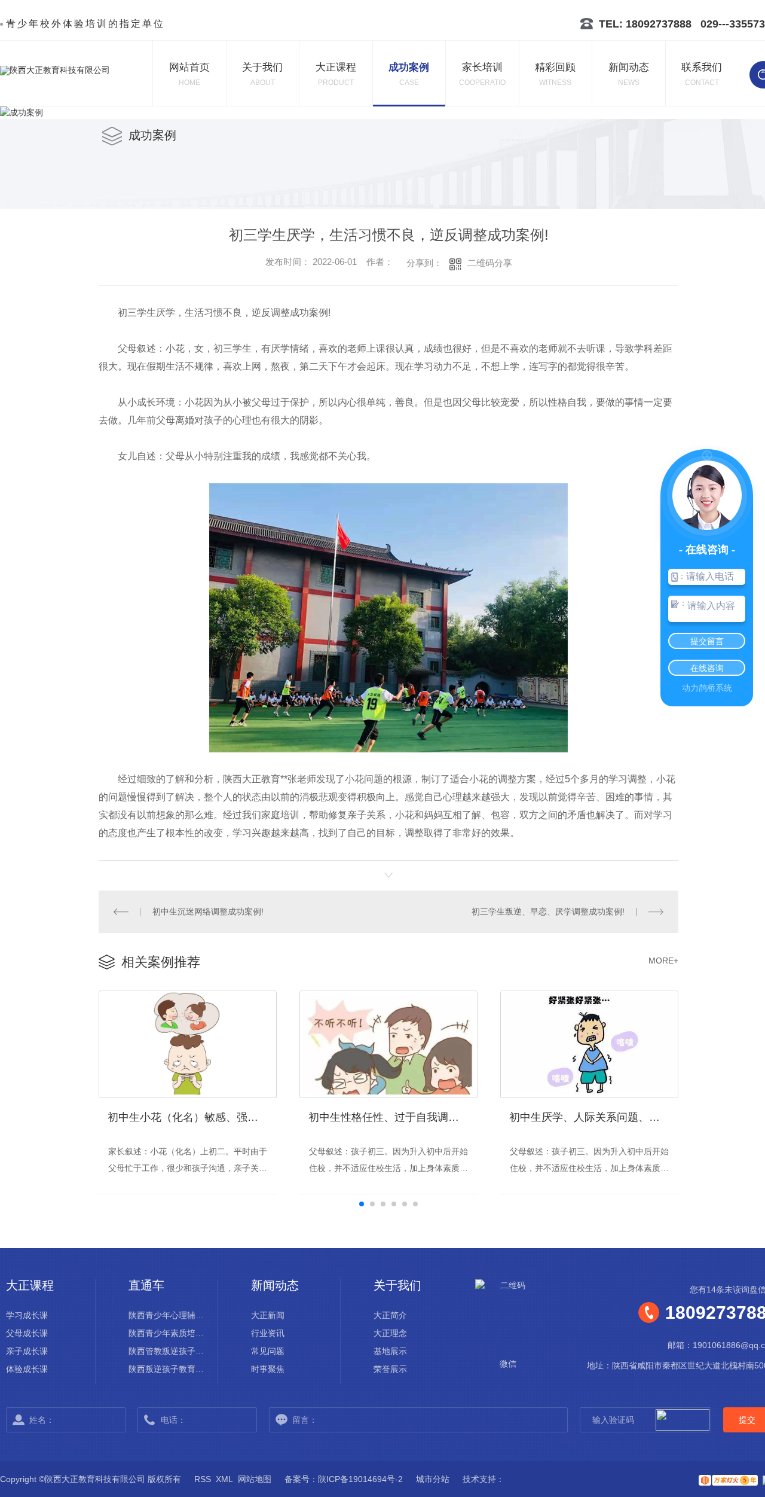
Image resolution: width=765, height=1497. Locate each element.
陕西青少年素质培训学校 (170, 1333)
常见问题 (267, 1351)
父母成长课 (27, 1333)
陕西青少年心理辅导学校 (170, 1315)
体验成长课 (27, 1369)
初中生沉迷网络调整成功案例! (208, 911)
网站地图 (254, 1479)
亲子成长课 (27, 1351)
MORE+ (663, 960)
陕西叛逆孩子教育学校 (170, 1369)
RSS (202, 1479)
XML (224, 1479)
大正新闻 (267, 1315)
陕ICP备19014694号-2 (360, 1479)
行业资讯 (267, 1333)
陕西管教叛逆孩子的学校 (170, 1351)
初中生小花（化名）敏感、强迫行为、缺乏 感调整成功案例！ (192, 1117)
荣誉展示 (390, 1369)
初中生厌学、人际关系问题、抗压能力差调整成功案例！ (593, 1117)
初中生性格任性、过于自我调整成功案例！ (393, 1117)
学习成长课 (27, 1315)
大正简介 (390, 1315)
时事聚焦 (267, 1369)
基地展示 (390, 1351)
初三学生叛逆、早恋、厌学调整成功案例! (548, 911)
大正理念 (390, 1333)
